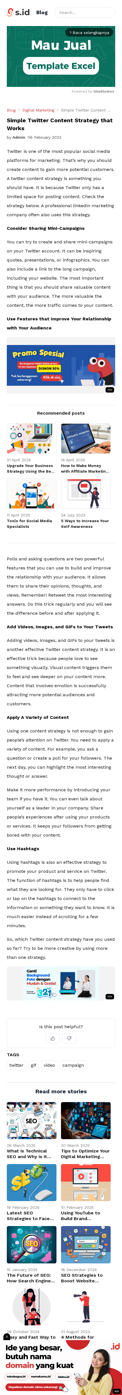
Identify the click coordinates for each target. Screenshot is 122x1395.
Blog (11, 110)
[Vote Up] (53, 1038)
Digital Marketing (38, 110)
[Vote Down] (69, 1038)
